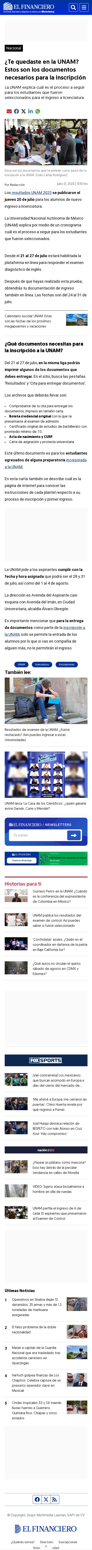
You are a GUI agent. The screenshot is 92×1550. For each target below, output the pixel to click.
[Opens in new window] (16, 1190)
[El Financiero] (28, 7)
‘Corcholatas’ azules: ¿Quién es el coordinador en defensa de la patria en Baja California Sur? (60, 945)
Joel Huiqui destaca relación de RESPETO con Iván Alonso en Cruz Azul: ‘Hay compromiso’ (57, 1129)
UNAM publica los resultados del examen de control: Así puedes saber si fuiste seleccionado (57, 921)
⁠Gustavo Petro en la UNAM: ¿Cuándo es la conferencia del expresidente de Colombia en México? (60, 897)
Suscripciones (68, 1542)
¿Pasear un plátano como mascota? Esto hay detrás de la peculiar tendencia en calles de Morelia (59, 1168)
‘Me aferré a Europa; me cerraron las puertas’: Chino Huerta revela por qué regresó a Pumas (60, 1105)
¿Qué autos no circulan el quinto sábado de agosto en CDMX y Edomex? (57, 969)
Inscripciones (66, 664)
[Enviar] (74, 835)
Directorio (46, 1542)
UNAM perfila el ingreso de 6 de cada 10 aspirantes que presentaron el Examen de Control (59, 1214)
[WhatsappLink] (46, 858)
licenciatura (42, 664)
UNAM (21, 664)
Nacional (13, 48)
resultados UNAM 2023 (31, 192)
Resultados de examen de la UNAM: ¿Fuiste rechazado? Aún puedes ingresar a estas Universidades (37, 735)
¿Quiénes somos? (22, 1542)
